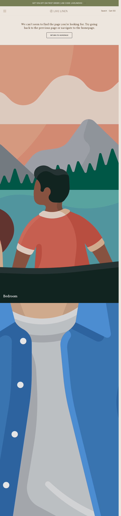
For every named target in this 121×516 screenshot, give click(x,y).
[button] (4, 11)
